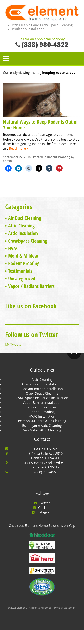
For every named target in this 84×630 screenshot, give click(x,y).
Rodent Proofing (58, 157)
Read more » (19, 148)
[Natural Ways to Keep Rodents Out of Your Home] (42, 99)
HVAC (13, 248)
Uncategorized (21, 278)
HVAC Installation (42, 416)
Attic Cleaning (21, 225)
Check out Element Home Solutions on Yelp (42, 525)
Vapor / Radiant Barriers (31, 286)
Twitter (44, 503)
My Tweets (13, 344)
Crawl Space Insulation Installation (42, 398)
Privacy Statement (65, 607)
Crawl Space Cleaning (42, 393)
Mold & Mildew (23, 255)
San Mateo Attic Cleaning (42, 430)
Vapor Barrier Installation (42, 402)
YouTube (44, 507)
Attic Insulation (23, 233)
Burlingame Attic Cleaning (42, 425)
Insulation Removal (42, 407)
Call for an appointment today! (42, 39)
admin (7, 161)
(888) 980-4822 (45, 472)
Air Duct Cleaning (24, 217)
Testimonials (20, 270)
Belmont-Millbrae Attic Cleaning (42, 421)
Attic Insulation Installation (42, 384)
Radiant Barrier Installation (42, 389)
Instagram (44, 512)
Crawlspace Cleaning (27, 240)
